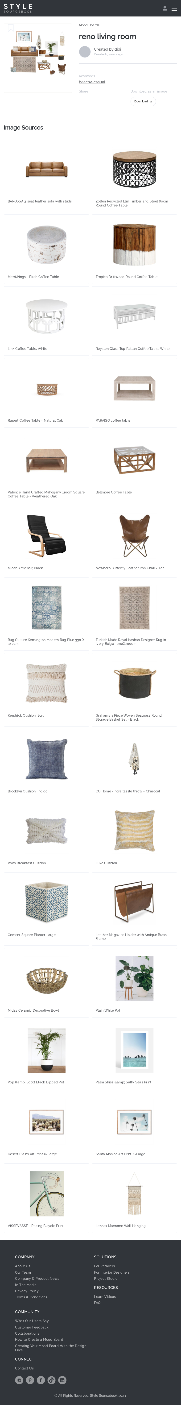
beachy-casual (92, 82)
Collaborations (27, 1333)
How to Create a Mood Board (39, 1339)
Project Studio (105, 1278)
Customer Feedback (32, 1327)
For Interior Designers (112, 1272)
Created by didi (107, 49)
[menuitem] (165, 8)
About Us (22, 1266)
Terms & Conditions (31, 1297)
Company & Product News (37, 1278)
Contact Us (24, 1368)
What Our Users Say (32, 1321)
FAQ (97, 1303)
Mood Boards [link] (89, 25)
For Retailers (104, 1266)
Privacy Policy (27, 1291)
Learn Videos (105, 1297)
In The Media (26, 1285)
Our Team (23, 1272)
